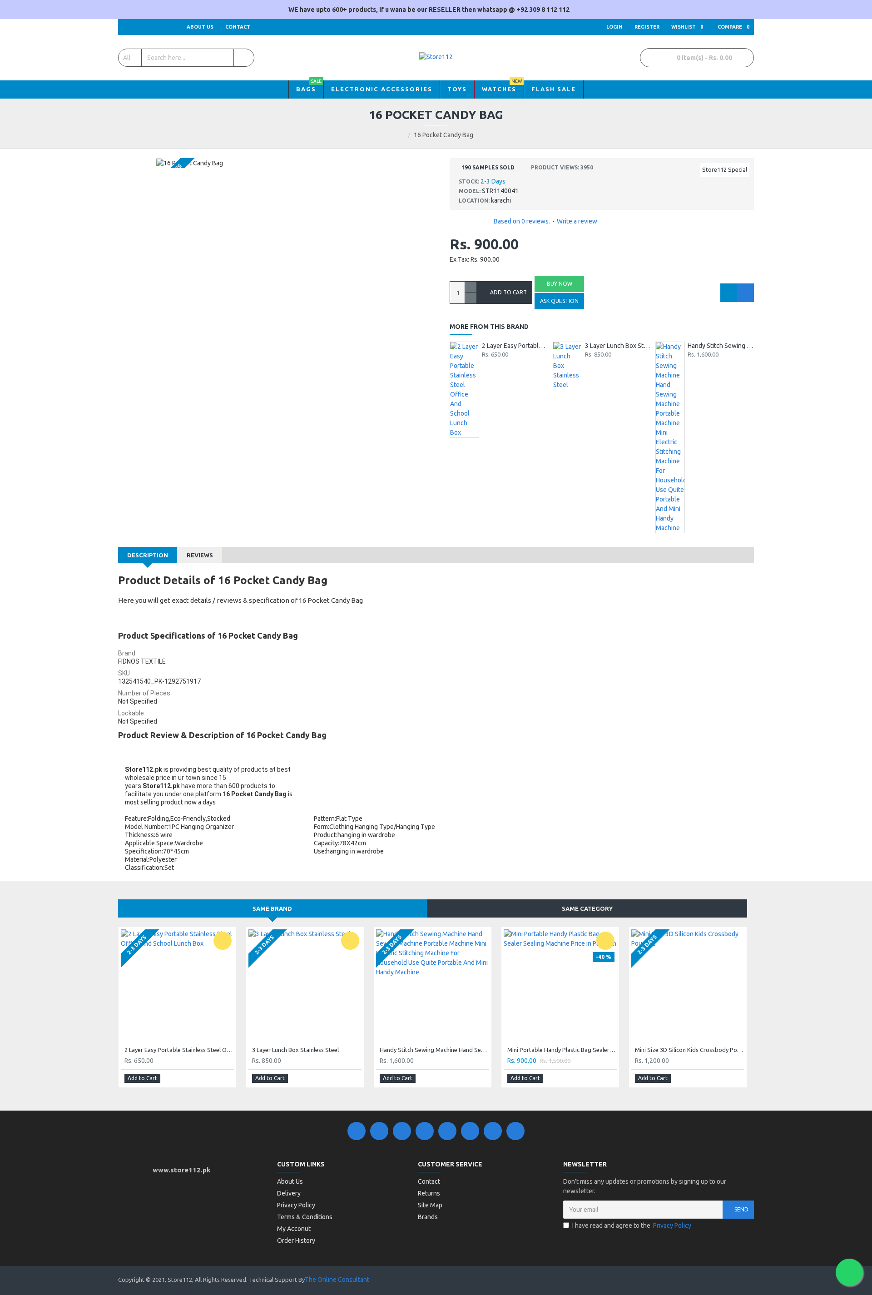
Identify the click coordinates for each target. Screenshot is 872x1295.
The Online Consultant (337, 1279)
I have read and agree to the (631, 1225)
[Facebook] (356, 1131)
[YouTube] (447, 1131)
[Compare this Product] (745, 292)
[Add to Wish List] (728, 292)
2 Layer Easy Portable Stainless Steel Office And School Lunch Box (515, 345)
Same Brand (272, 908)
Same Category (587, 908)
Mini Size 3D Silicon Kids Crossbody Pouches (689, 1050)
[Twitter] (379, 1131)
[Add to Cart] (485, 364)
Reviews (200, 555)
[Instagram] (402, 1131)
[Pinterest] (493, 1131)
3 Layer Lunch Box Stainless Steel (618, 345)
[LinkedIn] (425, 1131)
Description (147, 555)
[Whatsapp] (515, 1131)
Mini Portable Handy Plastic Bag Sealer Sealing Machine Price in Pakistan (562, 1050)
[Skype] (470, 1131)
